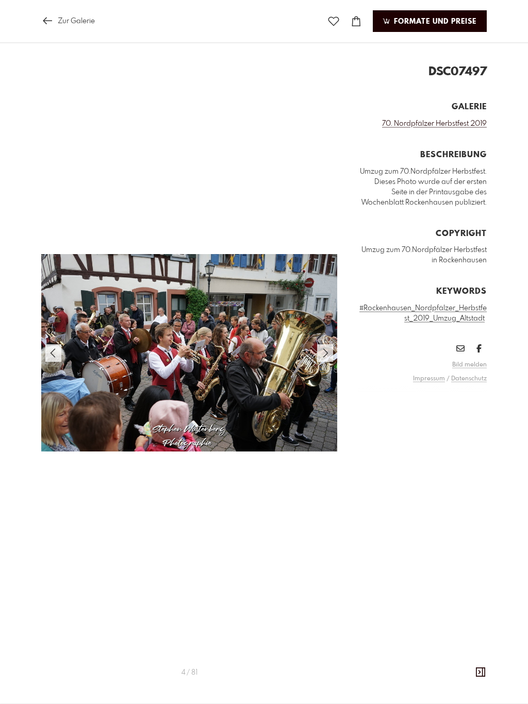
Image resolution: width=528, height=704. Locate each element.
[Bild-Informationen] (480, 672)
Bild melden (469, 365)
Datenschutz (469, 379)
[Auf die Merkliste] (333, 21)
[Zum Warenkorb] (356, 21)
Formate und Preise (433, 21)
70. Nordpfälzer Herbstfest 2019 (434, 123)
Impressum (429, 379)
